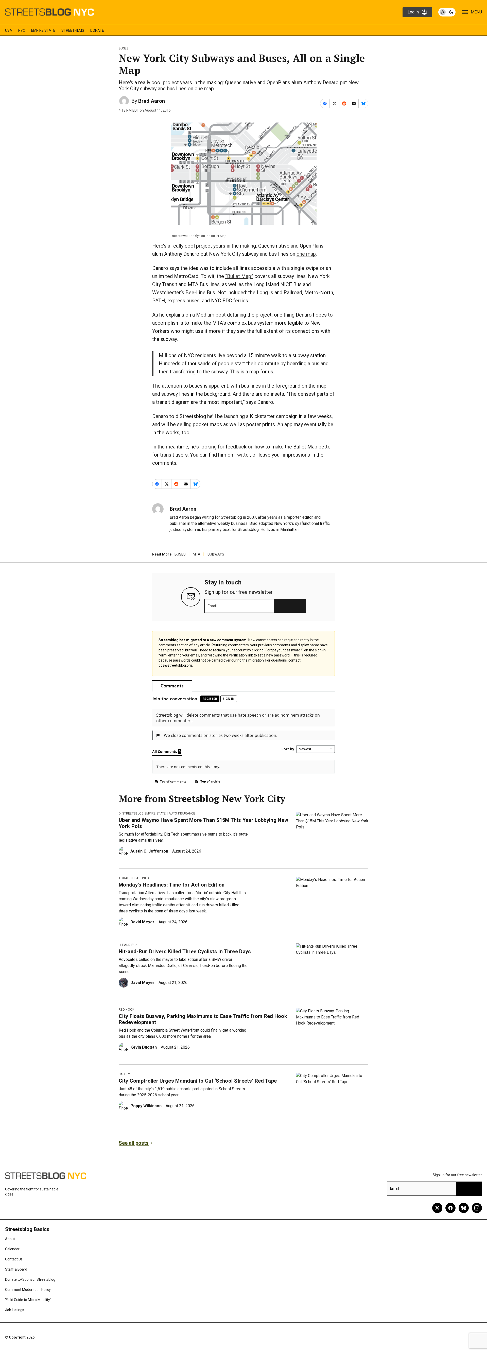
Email (212, 606)
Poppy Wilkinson (146, 1105)
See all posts (134, 1143)
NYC (21, 30)
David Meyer (142, 922)
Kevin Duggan (143, 1047)
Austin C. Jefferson (149, 851)
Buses (124, 48)
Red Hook (126, 1009)
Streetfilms (72, 30)
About (10, 1239)
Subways (215, 554)
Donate (97, 30)
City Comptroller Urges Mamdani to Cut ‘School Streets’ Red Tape (198, 1081)
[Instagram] (477, 1208)
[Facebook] (450, 1208)
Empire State (43, 30)
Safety (124, 1074)
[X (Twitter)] (437, 1208)
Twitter (242, 455)
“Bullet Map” (239, 276)
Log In (413, 12)
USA (8, 30)
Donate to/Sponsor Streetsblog (30, 1279)
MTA (196, 554)
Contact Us (14, 1259)
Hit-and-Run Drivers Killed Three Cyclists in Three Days (185, 951)
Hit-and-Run (128, 944)
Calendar (12, 1249)
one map (306, 254)
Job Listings (14, 1310)
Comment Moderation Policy (28, 1290)
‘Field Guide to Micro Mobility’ (28, 1300)
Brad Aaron (151, 101)
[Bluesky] (464, 1208)
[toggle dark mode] (447, 12)
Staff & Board (16, 1269)
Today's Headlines (134, 878)
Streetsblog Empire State (144, 813)
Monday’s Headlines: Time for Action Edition (172, 885)
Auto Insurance (182, 813)
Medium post (211, 315)
